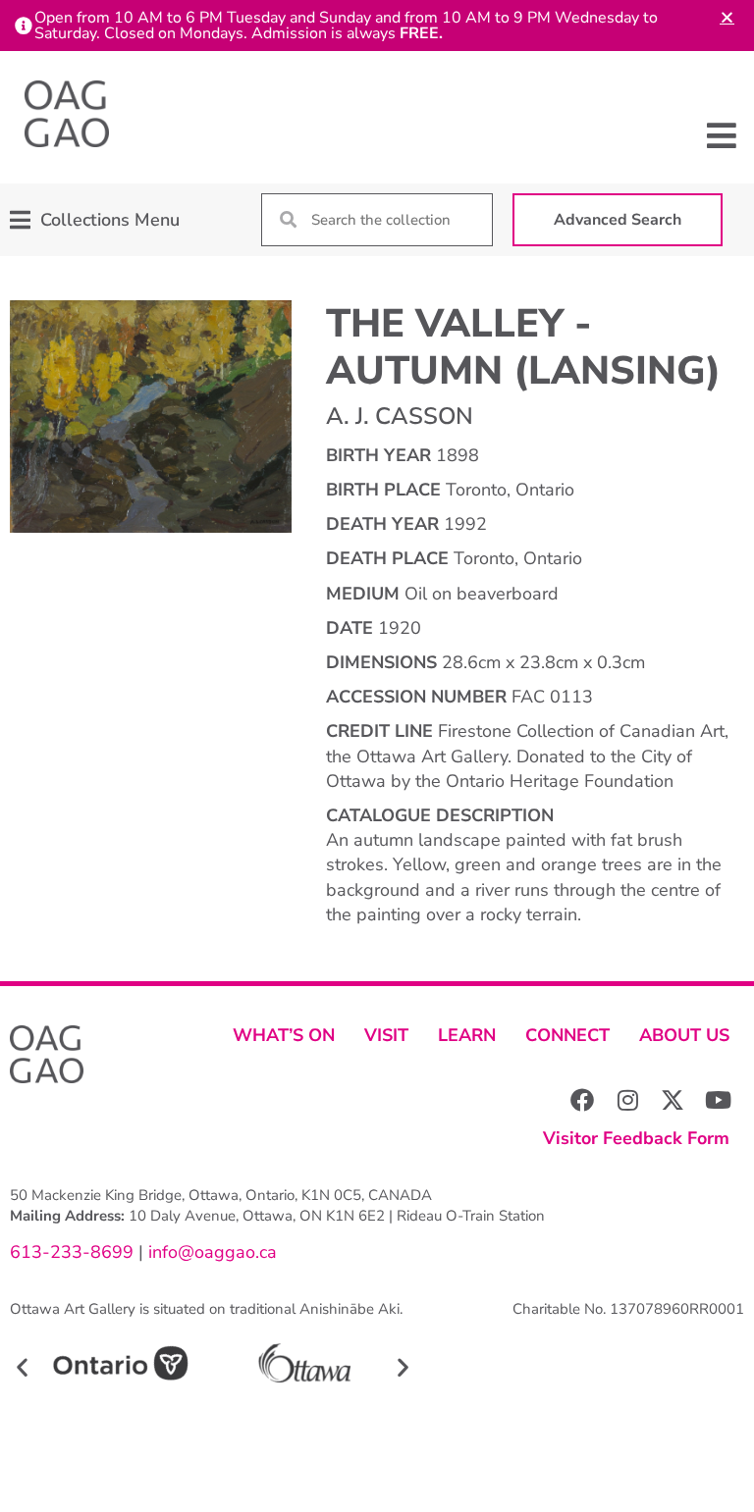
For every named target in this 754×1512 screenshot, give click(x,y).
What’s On (284, 1035)
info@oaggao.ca (210, 1252)
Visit (386, 1035)
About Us (684, 1035)
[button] (722, 136)
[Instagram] (627, 1100)
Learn (467, 1035)
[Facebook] (582, 1100)
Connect (567, 1035)
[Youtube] (717, 1100)
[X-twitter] (672, 1100)
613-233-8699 (72, 1252)
